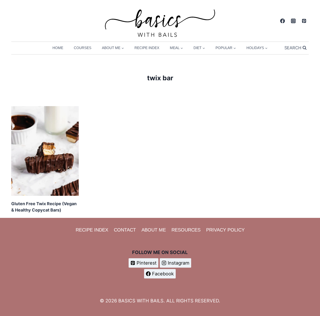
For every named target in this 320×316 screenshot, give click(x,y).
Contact (125, 229)
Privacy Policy (225, 229)
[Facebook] (282, 21)
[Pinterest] (304, 21)
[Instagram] (293, 21)
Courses (82, 48)
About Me (153, 229)
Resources (186, 229)
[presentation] (45, 151)
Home (57, 48)
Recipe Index (146, 48)
